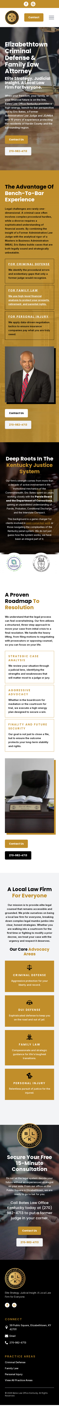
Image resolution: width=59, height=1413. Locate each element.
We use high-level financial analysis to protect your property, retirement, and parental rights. (29, 300)
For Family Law (23, 290)
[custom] (33, 4)
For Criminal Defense (29, 264)
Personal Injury (14, 1374)
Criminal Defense (15, 1362)
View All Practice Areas (18, 1380)
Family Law (11, 1368)
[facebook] (26, 4)
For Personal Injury (28, 317)
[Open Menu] (51, 17)
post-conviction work (38, 523)
